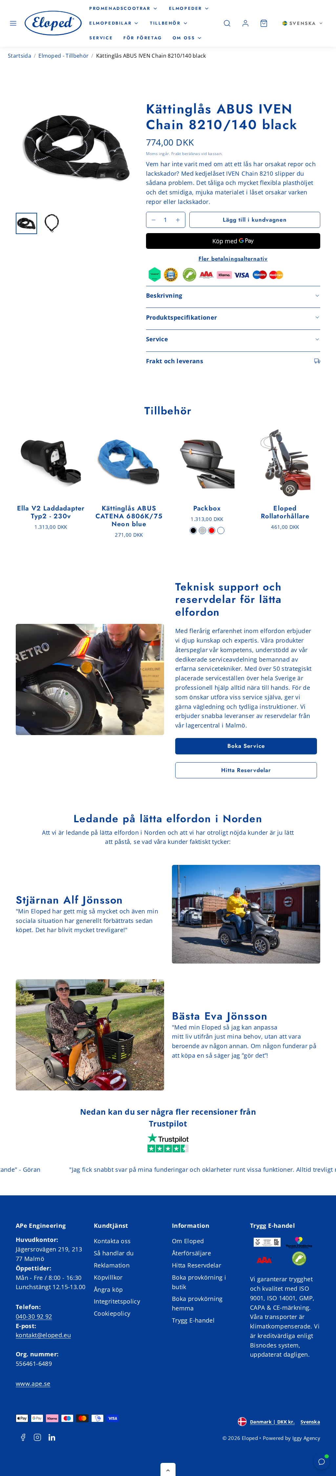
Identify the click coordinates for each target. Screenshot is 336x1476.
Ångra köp (108, 1289)
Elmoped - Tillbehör (63, 55)
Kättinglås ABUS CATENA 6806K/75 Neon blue (128, 516)
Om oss (184, 38)
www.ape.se (33, 1383)
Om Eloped (188, 1241)
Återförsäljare (191, 1253)
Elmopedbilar (110, 23)
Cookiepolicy (112, 1313)
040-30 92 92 (34, 1316)
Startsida (19, 55)
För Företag (142, 38)
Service (101, 38)
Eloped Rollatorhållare (285, 512)
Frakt (176, 153)
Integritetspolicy (117, 1301)
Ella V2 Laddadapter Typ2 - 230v (51, 512)
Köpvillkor (108, 1277)
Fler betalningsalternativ (233, 259)
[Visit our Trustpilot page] (168, 1143)
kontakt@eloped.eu (43, 1335)
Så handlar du (114, 1253)
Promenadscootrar (120, 8)
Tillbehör (165, 23)
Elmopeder (185, 8)
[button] (13, 23)
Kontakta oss (112, 1241)
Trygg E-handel (193, 1320)
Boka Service (246, 746)
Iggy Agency (306, 1438)
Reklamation (112, 1265)
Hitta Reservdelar (246, 770)
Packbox (207, 508)
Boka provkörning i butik (199, 1282)
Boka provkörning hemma (197, 1303)
